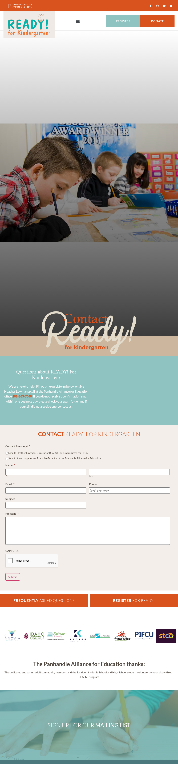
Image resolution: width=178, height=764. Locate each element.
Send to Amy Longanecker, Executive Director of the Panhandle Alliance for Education (54, 458)
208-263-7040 (22, 396)
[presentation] (31, 561)
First (8, 476)
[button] (78, 21)
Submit (12, 576)
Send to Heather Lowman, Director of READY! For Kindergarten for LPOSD (49, 452)
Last (91, 476)
